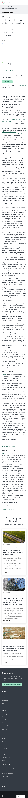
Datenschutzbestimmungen (7, 773)
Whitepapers (4, 738)
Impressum (4, 782)
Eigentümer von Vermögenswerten (9, 697)
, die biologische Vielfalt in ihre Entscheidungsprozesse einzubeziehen (14, 132)
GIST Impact (5, 454)
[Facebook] (8, 70)
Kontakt (7, 81)
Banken (3, 703)
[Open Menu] (25, 2)
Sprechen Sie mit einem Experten (12, 684)
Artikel (3, 733)
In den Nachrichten (6, 757)
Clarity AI (4, 374)
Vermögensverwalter (6, 700)
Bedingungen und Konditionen (8, 771)
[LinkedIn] (6, 70)
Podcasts (3, 735)
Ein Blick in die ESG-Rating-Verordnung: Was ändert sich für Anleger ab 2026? (13, 552)
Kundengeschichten (6, 744)
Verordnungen (5, 714)
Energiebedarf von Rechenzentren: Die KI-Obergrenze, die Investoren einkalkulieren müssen (14, 648)
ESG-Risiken (4, 719)
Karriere (3, 760)
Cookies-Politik (5, 776)
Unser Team (4, 754)
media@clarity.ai (21, 85)
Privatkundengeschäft (6, 706)
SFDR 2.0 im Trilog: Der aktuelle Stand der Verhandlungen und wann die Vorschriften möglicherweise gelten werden (13, 601)
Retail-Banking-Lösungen (7, 725)
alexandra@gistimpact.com (9, 509)
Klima (3, 716)
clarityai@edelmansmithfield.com (11, 446)
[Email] (13, 70)
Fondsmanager (5, 695)
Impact (3, 722)
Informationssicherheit (6, 779)
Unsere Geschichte (5, 752)
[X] (11, 70)
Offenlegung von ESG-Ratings (8, 768)
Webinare (4, 741)
